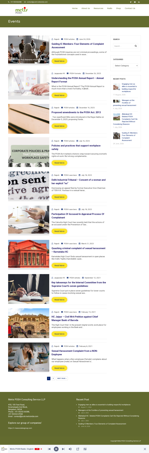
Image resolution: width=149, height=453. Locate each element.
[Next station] (49, 449)
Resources (98, 8)
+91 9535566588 (15, 2)
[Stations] (85, 449)
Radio (109, 8)
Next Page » (62, 378)
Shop (118, 8)
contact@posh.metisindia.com (37, 2)
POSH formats (75, 73)
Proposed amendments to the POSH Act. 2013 (76, 112)
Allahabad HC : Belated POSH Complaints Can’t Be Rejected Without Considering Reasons (125, 119)
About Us (85, 8)
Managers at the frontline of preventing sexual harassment (124, 102)
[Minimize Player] (145, 449)
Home (75, 8)
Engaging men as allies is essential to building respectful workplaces (104, 405)
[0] (140, 8)
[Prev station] (63, 449)
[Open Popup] (78, 449)
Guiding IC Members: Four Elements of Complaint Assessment (102, 424)
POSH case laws (70, 175)
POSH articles (69, 39)
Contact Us (130, 8)
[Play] (56, 449)
